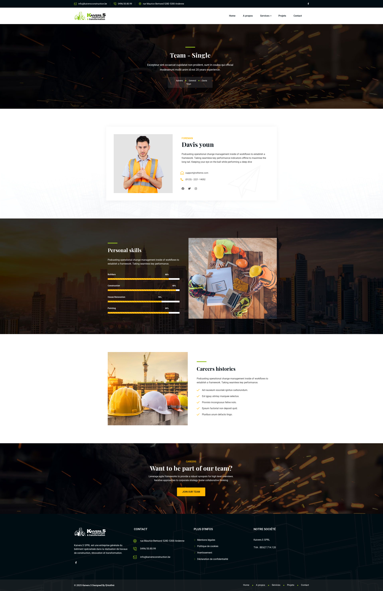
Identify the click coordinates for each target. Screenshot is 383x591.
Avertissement (204, 552)
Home (232, 15)
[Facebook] (183, 188)
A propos (248, 15)
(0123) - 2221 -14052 (195, 179)
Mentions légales (206, 540)
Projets (282, 15)
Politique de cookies (207, 546)
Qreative (109, 585)
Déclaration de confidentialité (212, 559)
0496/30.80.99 (125, 3)
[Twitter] (189, 188)
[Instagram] (195, 188)
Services (264, 15)
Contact (298, 15)
